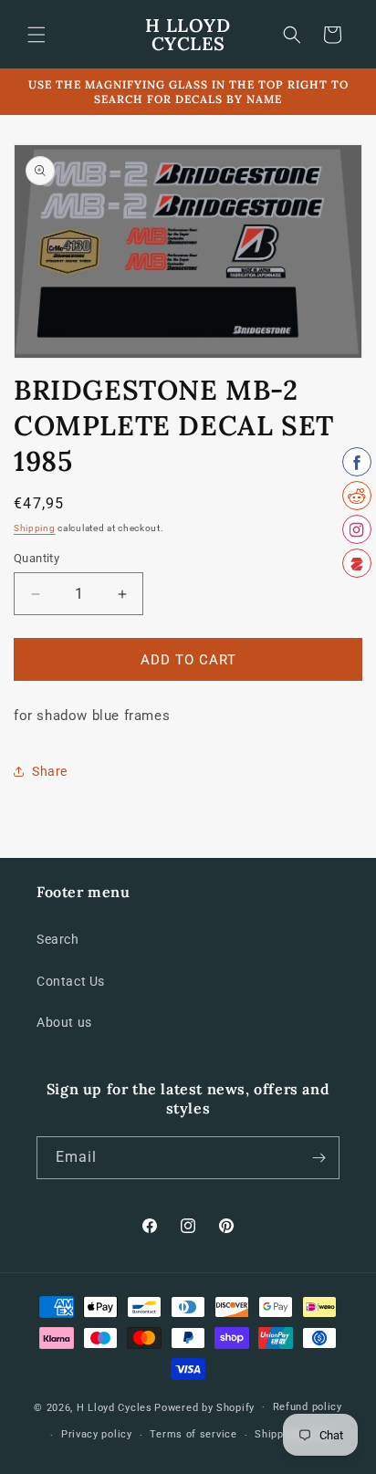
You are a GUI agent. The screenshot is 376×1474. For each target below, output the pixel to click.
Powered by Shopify (204, 1407)
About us (64, 1022)
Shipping (35, 528)
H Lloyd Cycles (114, 1407)
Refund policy (307, 1407)
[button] (36, 35)
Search (58, 939)
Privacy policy (96, 1434)
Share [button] (50, 771)
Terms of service (193, 1434)
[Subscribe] (318, 1157)
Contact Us (71, 981)
